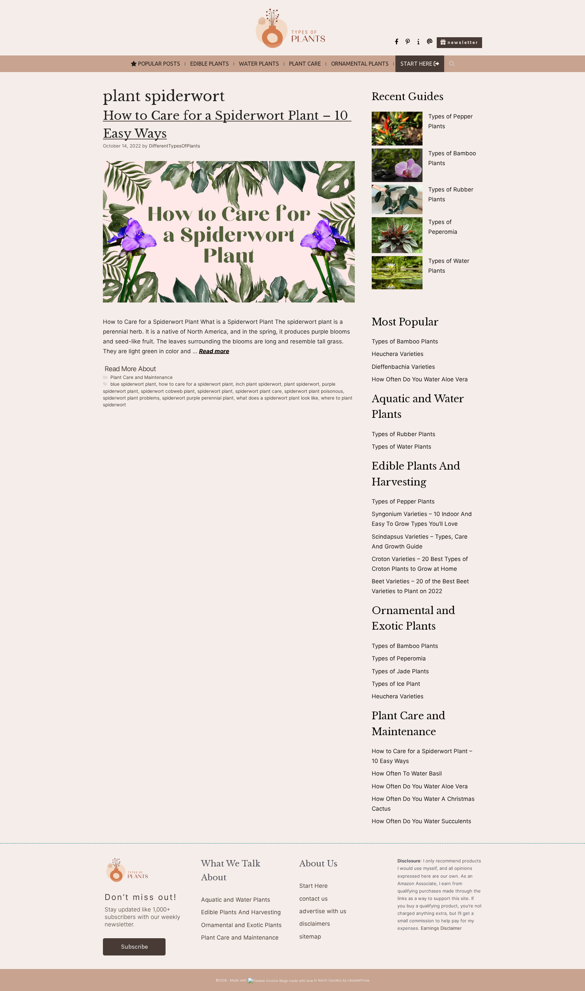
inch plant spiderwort (258, 384)
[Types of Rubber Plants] (397, 201)
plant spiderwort (301, 384)
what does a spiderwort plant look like (277, 398)
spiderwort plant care (258, 391)
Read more (214, 351)
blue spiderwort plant (133, 384)
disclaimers (314, 923)
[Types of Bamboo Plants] (397, 167)
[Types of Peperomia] (397, 236)
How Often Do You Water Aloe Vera (420, 379)
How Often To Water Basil (407, 773)
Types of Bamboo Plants (405, 341)
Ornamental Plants (360, 64)
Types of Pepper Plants (403, 501)
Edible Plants (209, 64)
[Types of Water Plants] (397, 274)
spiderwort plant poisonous (313, 391)
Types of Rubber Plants (403, 434)
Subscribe (134, 946)
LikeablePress (358, 980)
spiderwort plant (215, 391)
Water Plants (259, 64)
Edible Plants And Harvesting (241, 912)
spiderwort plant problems (131, 398)
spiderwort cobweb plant (168, 391)
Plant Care (305, 64)
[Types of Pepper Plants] (397, 130)
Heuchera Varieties (398, 354)
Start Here (313, 885)
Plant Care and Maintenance (141, 377)
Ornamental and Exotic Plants (241, 925)
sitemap (310, 936)
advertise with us (322, 911)
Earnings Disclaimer (441, 928)
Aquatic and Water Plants (235, 899)
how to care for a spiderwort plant (196, 384)
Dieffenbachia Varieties (403, 366)
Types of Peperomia (399, 658)
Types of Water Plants (401, 446)
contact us (313, 898)
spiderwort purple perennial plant (198, 398)
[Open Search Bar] (452, 63)
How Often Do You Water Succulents (421, 821)
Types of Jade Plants (400, 671)
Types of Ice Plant (396, 683)
